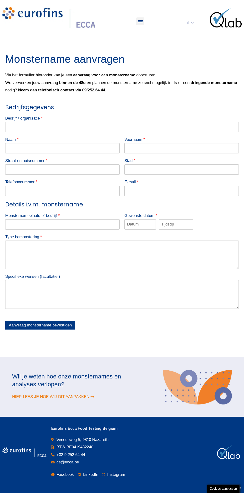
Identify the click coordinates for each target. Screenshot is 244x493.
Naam (12, 139)
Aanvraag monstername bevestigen (40, 325)
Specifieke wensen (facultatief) (32, 276)
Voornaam (134, 139)
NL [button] (187, 22)
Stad (129, 160)
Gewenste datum (140, 215)
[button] (140, 21)
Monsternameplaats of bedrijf (32, 215)
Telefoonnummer (21, 182)
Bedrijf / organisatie (24, 118)
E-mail (131, 182)
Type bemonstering (23, 237)
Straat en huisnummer (26, 160)
